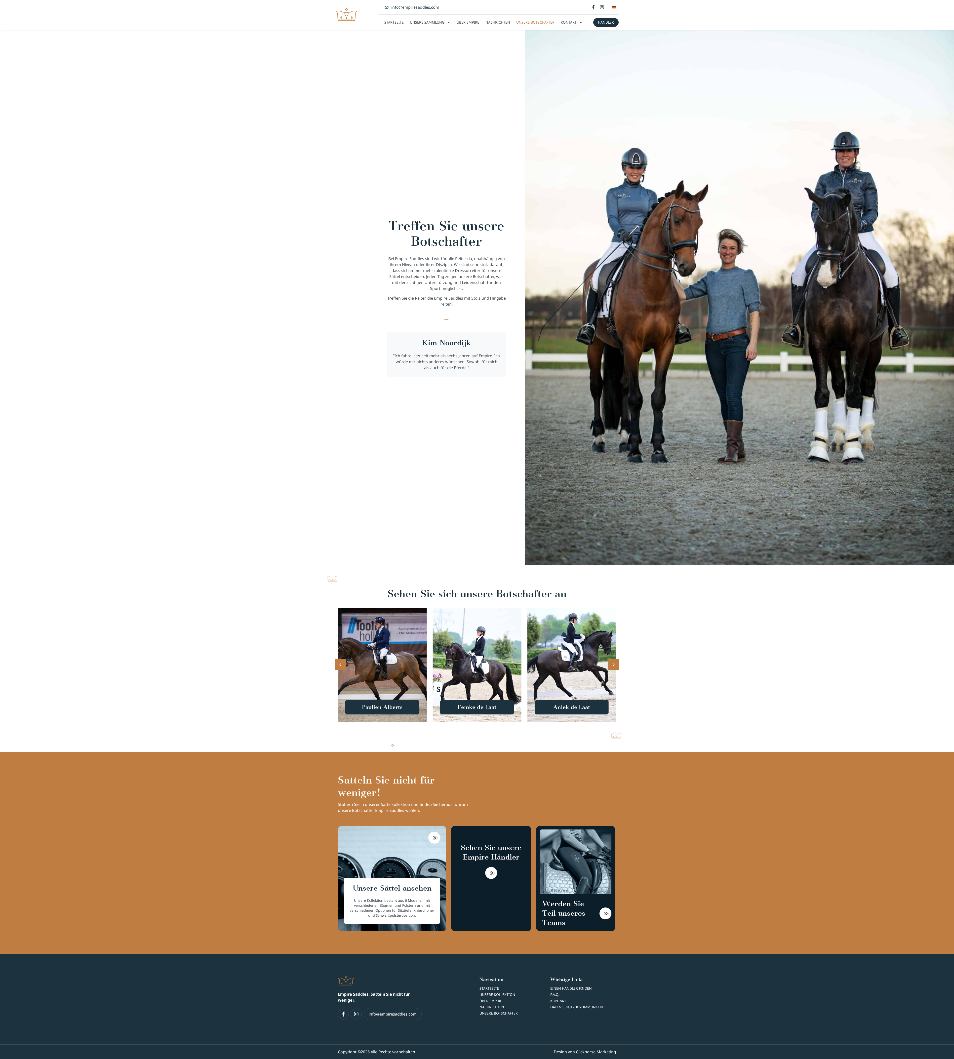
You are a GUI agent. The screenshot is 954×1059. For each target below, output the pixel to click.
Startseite (394, 22)
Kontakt (569, 22)
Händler (606, 22)
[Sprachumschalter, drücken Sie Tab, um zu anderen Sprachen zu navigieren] (614, 7)
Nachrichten (497, 22)
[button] (382, 665)
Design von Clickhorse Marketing (585, 1052)
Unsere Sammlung (427, 22)
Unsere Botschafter (535, 22)
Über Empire (468, 22)
